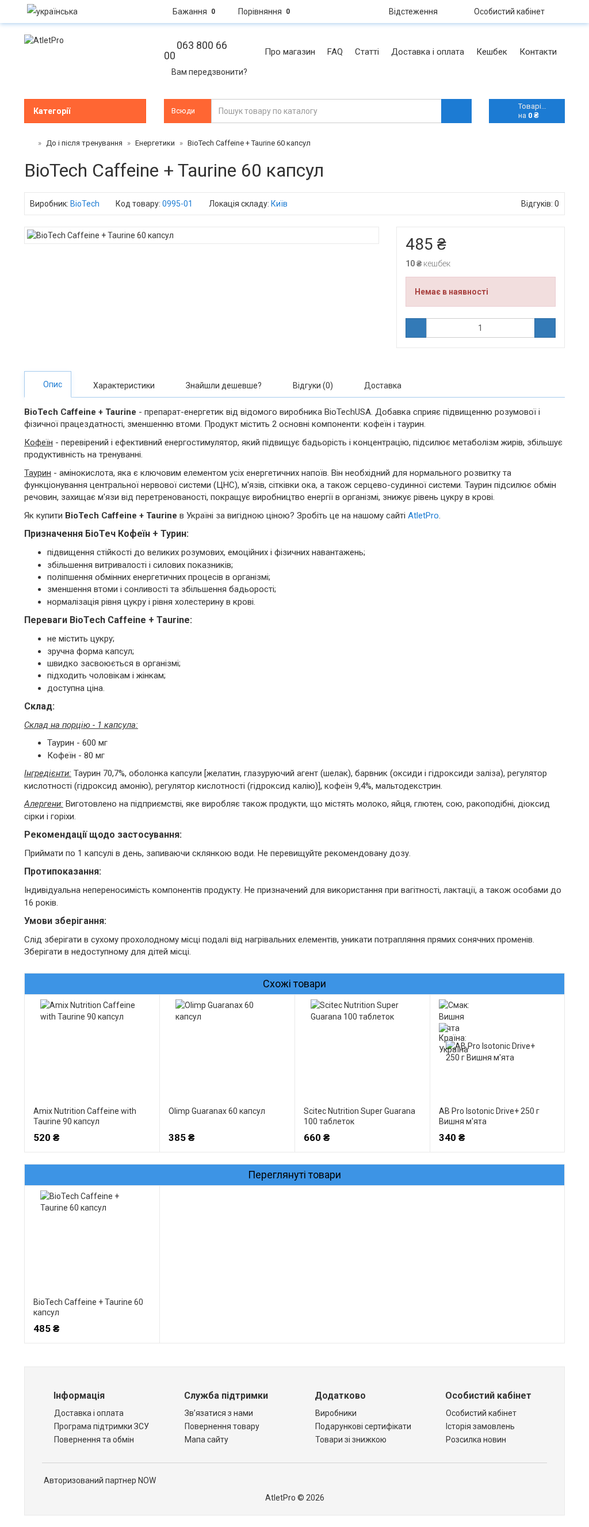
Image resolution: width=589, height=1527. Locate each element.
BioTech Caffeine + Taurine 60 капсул (88, 1307)
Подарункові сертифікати (363, 1426)
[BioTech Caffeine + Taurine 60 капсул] (201, 235)
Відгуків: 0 (540, 203)
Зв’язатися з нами (219, 1413)
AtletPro (423, 515)
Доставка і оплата (89, 1413)
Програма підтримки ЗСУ (101, 1426)
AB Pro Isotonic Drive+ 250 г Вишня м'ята (489, 1116)
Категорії (51, 111)
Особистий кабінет (481, 1413)
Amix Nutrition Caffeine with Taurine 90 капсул (84, 1116)
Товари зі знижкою (351, 1439)
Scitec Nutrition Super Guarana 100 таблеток (359, 1116)
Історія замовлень (480, 1426)
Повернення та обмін (94, 1439)
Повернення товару (222, 1426)
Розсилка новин (476, 1439)
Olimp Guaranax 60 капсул (217, 1111)
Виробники (336, 1413)
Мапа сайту (206, 1439)
